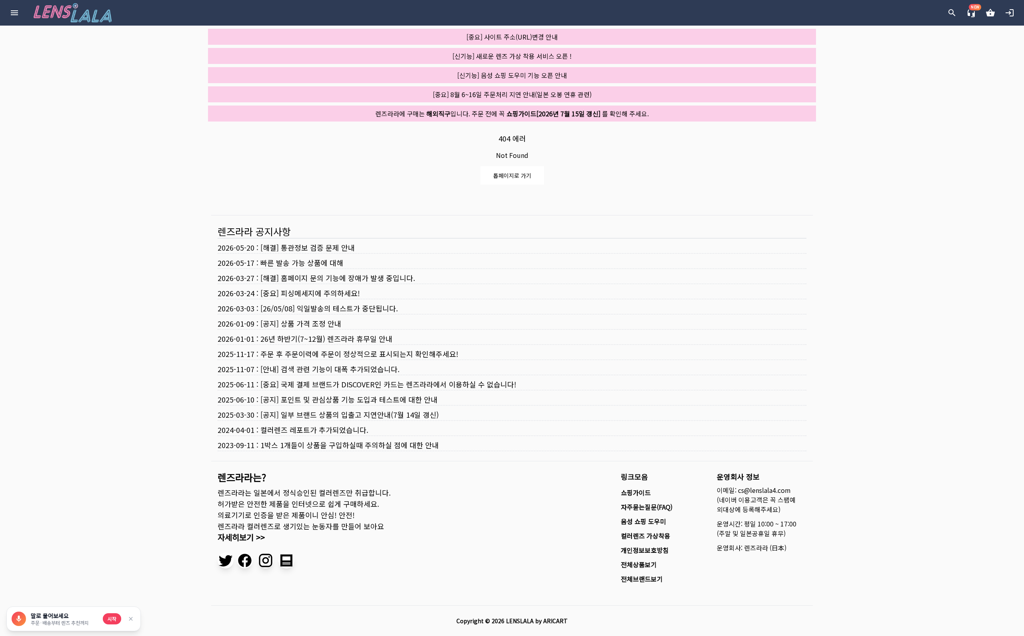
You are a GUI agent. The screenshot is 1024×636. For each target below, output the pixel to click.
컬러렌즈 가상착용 (645, 535)
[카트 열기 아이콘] (990, 12)
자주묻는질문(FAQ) (646, 507)
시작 (112, 618)
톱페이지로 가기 (512, 175)
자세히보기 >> (241, 537)
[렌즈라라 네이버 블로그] (286, 560)
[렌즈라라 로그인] (1009, 12)
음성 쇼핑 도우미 (643, 521)
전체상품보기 (639, 564)
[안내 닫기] (131, 619)
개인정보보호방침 (645, 550)
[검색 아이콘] (952, 12)
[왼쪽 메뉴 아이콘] (14, 12)
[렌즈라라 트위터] (226, 560)
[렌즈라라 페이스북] (245, 560)
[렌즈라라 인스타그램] (266, 560)
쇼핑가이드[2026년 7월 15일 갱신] (553, 113)
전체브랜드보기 (642, 579)
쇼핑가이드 (636, 492)
